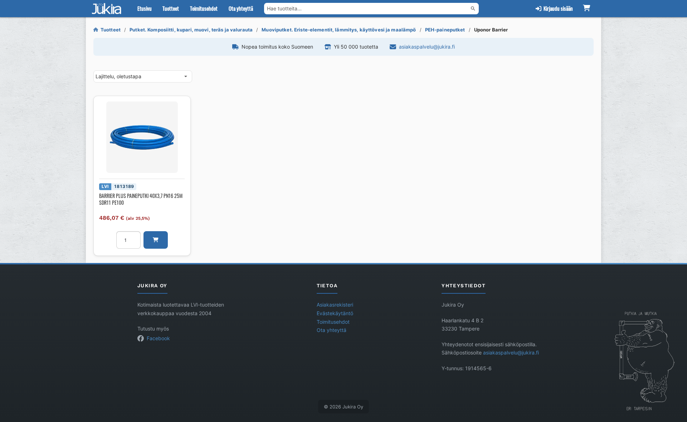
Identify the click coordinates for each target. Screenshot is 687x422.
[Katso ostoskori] (586, 8)
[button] (155, 240)
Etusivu (144, 8)
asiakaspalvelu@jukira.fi (427, 47)
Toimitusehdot (204, 8)
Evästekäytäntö (335, 313)
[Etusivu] (108, 8)
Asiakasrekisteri (335, 305)
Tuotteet (170, 8)
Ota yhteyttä (241, 8)
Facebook (158, 338)
